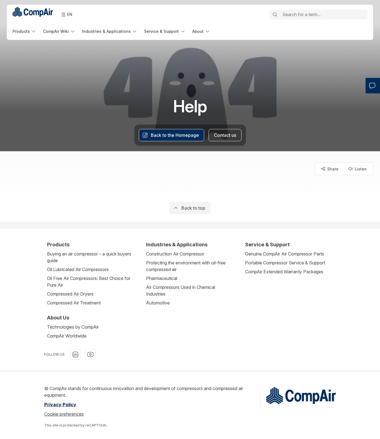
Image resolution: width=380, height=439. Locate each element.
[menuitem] (24, 31)
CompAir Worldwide (67, 336)
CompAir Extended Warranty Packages (284, 271)
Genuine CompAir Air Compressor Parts (284, 254)
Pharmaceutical (161, 278)
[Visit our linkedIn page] (75, 354)
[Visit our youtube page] (90, 354)
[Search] (275, 14)
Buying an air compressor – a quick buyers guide (89, 257)
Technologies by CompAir (73, 327)
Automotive (158, 303)
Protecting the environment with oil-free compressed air (186, 266)
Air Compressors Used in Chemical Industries (180, 290)
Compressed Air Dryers (70, 294)
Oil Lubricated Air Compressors (78, 269)
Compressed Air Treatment (74, 303)
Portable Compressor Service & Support (285, 263)
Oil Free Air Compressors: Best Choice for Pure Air (88, 282)
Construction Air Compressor (175, 254)
